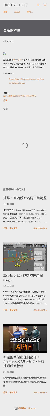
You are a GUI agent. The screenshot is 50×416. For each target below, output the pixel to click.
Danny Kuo (18, 59)
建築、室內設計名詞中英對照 (25, 198)
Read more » (40, 228)
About (17, 12)
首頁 (5, 12)
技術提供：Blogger (27, 408)
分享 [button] (5, 100)
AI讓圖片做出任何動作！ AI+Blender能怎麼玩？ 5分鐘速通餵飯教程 (23, 361)
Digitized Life (15, 5)
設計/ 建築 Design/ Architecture (19, 96)
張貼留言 (13, 228)
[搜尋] (38, 5)
